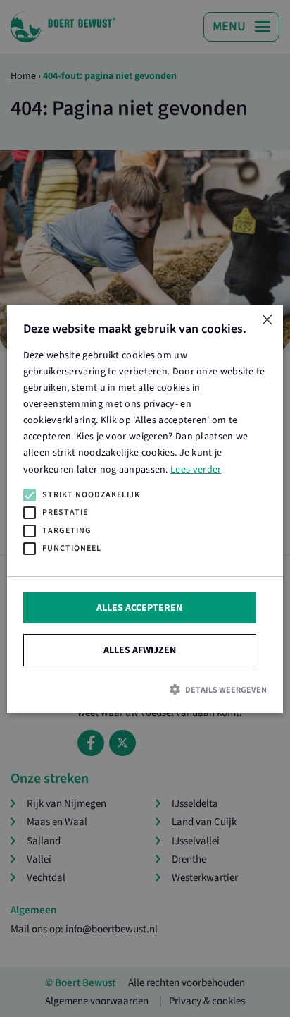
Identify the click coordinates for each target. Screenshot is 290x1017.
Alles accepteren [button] (139, 607)
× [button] (267, 320)
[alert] (145, 508)
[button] (145, 689)
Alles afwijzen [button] (139, 650)
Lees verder (195, 469)
